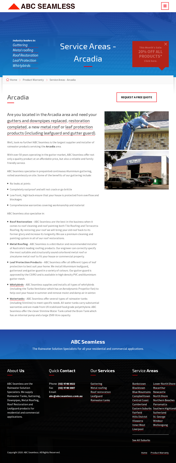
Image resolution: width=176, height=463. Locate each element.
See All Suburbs (141, 440)
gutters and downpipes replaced (37, 120)
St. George (159, 416)
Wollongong (160, 425)
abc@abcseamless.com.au (65, 396)
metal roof (50, 126)
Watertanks (17, 298)
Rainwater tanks (100, 400)
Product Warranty (33, 79)
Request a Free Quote (136, 97)
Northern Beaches (164, 400)
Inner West (138, 425)
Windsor (158, 420)
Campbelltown (141, 396)
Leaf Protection (24, 60)
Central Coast (140, 400)
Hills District (139, 416)
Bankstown (139, 383)
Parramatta (160, 404)
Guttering (20, 44)
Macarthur (159, 387)
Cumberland (139, 404)
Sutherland (159, 412)
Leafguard (96, 396)
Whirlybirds (21, 65)
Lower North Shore (164, 383)
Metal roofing (23, 50)
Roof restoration (101, 392)
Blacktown (138, 387)
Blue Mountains (141, 392)
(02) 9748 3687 (66, 387)
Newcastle (159, 392)
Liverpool (138, 429)
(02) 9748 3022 (66, 383)
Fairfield (137, 412)
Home (13, 79)
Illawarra (137, 420)
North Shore (160, 396)
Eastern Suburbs (142, 408)
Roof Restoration (25, 55)
